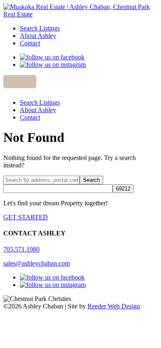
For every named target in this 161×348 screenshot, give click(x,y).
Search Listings (40, 28)
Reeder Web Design (114, 306)
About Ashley (38, 35)
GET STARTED (25, 217)
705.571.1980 (21, 249)
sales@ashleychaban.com (36, 263)
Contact (30, 43)
